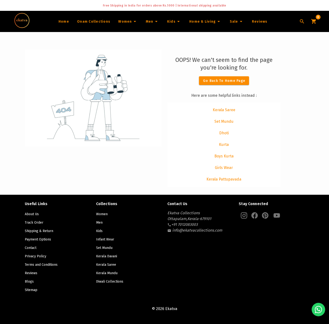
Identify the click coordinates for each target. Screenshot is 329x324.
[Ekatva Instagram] (244, 215)
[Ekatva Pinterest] (265, 215)
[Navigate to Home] (21, 26)
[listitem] (224, 110)
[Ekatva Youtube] (276, 215)
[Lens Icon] (302, 21)
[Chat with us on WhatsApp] (318, 309)
